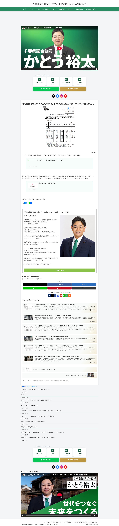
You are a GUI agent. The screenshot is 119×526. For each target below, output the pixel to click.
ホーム (44, 522)
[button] (84, 288)
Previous (21, 18)
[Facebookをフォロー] (55, 295)
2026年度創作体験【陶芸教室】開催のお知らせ (33, 421)
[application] (59, 48)
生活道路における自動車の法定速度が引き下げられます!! (35, 389)
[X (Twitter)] (53, 96)
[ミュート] (94, 69)
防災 (31, 276)
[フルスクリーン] (96, 69)
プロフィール (49, 522)
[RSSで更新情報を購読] (69, 295)
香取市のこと (37, 276)
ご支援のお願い (84, 522)
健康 (24, 276)
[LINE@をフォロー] (64, 295)
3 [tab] (61, 26)
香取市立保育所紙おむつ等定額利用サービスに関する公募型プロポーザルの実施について (43, 432)
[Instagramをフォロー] (58, 295)
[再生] (22, 69)
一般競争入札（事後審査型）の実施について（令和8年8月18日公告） (38, 437)
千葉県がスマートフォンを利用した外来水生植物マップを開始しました (39, 416)
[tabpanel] (28, 18)
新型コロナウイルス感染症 (32, 278)
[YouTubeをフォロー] (61, 295)
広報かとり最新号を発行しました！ (30, 427)
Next (97, 18)
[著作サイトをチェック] (49, 295)
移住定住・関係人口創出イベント (29, 405)
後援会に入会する (74, 88)
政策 (54, 522)
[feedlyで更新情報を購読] (66, 295)
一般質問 (65, 522)
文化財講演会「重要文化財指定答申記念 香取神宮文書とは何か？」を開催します (41, 411)
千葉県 (25, 278)
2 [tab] (59, 26)
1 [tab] (57, 26)
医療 (28, 276)
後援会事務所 (70, 522)
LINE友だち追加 (59, 270)
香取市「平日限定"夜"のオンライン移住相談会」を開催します (36, 400)
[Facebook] (57, 96)
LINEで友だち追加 (47, 88)
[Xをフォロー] (52, 295)
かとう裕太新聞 (59, 522)
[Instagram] (61, 96)
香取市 (40, 278)
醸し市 (22, 395)
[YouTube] (65, 96)
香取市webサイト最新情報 (29, 386)
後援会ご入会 (77, 522)
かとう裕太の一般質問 (93, 522)
